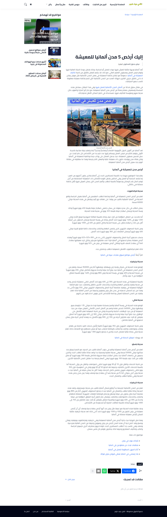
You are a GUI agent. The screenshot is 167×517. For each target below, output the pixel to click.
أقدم (68, 500)
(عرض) (120, 64)
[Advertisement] (104, 35)
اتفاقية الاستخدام (48, 511)
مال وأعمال (60, 4)
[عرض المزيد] (92, 471)
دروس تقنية (74, 4)
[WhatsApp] (104, 471)
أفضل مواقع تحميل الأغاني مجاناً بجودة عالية (35, 51)
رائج (50, 4)
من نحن (35, 511)
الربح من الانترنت (99, 4)
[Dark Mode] (32, 4)
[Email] (98, 471)
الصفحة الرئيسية (117, 4)
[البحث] (26, 4)
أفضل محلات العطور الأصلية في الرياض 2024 (36, 74)
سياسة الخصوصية (63, 511)
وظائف (86, 4)
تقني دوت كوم (120, 511)
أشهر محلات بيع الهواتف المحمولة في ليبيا (35, 62)
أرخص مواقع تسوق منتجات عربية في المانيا (117, 255)
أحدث (139, 500)
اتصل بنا (26, 511)
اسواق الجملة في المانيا (124, 337)
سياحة (127, 14)
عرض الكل (71, 479)
